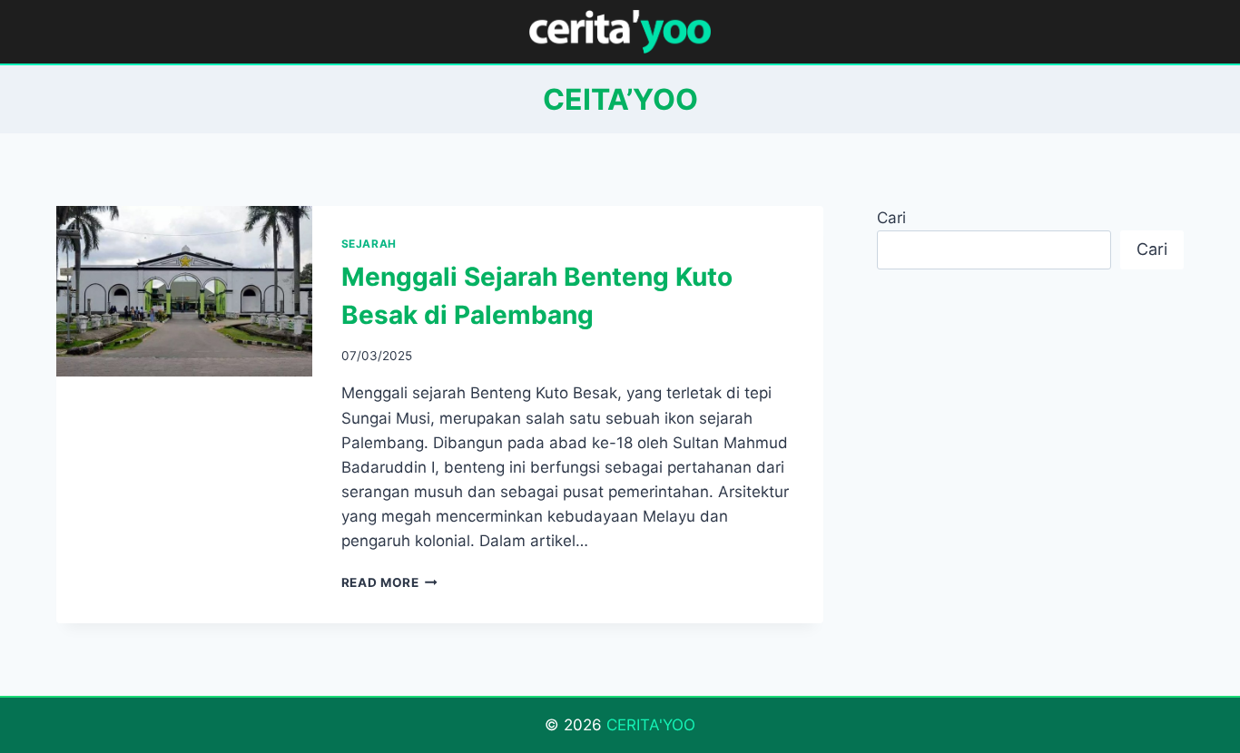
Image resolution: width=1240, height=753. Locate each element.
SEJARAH (369, 243)
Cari (891, 218)
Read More (389, 582)
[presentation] (184, 291)
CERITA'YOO (650, 725)
